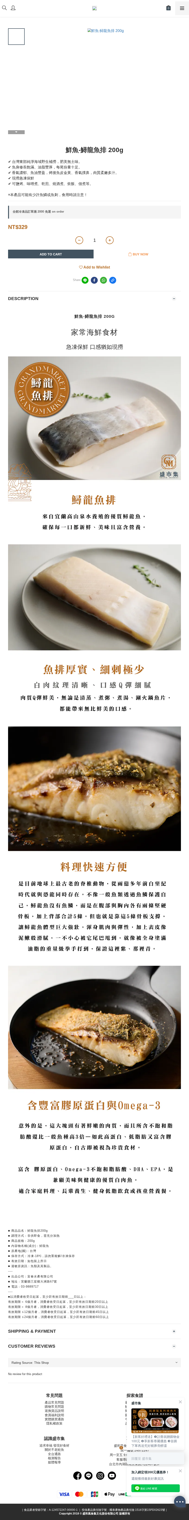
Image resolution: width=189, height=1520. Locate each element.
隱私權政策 (54, 1423)
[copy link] (112, 280)
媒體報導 (54, 1462)
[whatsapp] (103, 280)
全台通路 (54, 1454)
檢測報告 (54, 1458)
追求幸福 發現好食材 (54, 1445)
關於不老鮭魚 (54, 1449)
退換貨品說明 (54, 1411)
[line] (85, 280)
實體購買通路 (54, 1419)
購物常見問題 (54, 1406)
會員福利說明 (54, 1415)
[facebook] (94, 280)
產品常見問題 (54, 1402)
